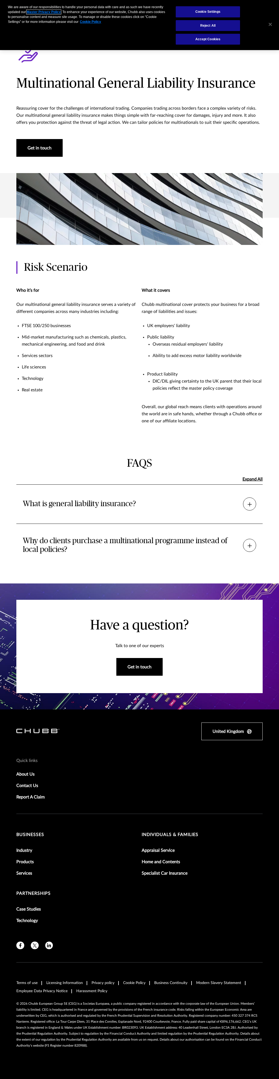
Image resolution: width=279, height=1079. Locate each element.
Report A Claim (30, 797)
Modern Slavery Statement (218, 983)
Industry (24, 850)
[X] (35, 945)
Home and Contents (161, 862)
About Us (25, 774)
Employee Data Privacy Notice (42, 991)
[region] (139, 25)
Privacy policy (103, 983)
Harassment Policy (91, 991)
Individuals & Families (170, 834)
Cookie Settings (207, 12)
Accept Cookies (208, 39)
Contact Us (27, 785)
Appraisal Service (158, 850)
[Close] (270, 24)
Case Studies (28, 909)
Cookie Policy (134, 983)
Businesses (30, 834)
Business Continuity (170, 983)
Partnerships (33, 893)
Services (24, 873)
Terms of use (27, 983)
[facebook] (20, 945)
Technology (27, 920)
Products (25, 862)
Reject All (208, 25)
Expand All (252, 479)
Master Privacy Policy (44, 12)
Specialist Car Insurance (164, 873)
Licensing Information (64, 983)
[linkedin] (49, 945)
